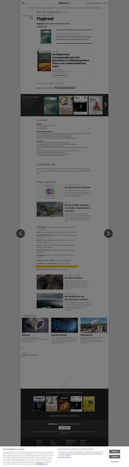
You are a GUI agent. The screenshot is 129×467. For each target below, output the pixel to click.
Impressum (45, 464)
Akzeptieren (114, 451)
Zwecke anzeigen (115, 461)
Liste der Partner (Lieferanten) (64, 457)
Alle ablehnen (115, 456)
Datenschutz (39, 464)
